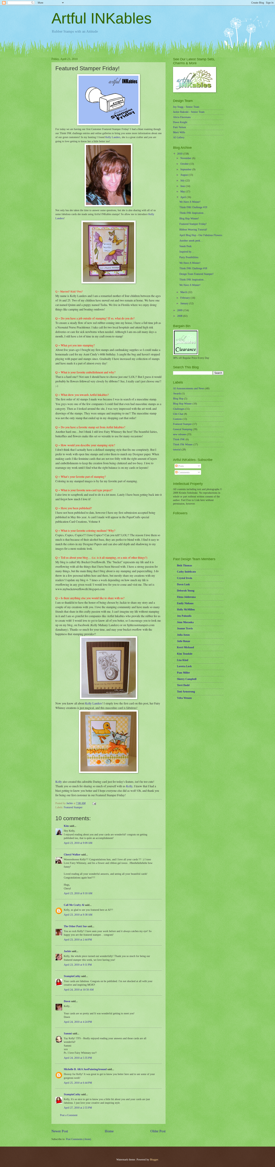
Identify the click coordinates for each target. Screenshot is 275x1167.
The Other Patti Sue (75, 926)
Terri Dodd (183, 685)
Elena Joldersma (186, 597)
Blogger (154, 1159)
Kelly (58, 781)
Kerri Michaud (185, 647)
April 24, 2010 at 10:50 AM (79, 989)
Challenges (178, 408)
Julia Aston (183, 634)
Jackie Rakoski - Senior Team (188, 112)
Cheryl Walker (72, 854)
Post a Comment (68, 1115)
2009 (180, 310)
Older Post (158, 1131)
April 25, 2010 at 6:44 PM (78, 1082)
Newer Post (59, 1131)
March (184, 292)
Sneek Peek (185, 246)
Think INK (179, 439)
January (184, 303)
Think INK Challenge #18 (193, 268)
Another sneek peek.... (191, 240)
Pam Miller (183, 672)
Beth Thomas (184, 565)
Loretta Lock (184, 666)
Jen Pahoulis (184, 616)
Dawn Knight (180, 122)
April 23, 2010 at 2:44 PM (78, 939)
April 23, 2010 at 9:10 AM (78, 893)
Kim (66, 826)
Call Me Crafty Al (74, 905)
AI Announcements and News (188, 388)
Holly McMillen (186, 609)
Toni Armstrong (186, 691)
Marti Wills (179, 132)
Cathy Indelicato (186, 571)
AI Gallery (178, 137)
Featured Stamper (73, 807)
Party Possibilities (188, 257)
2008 (180, 316)
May (183, 191)
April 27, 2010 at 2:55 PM (78, 1107)
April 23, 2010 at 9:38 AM (78, 914)
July (182, 180)
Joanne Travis (185, 628)
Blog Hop (178, 398)
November (186, 158)
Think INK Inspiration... (192, 213)
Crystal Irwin (184, 578)
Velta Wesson (184, 698)
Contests (177, 419)
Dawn (67, 1001)
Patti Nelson (179, 127)
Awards (177, 393)
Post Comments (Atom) (78, 1139)
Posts (181, 466)
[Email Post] (94, 803)
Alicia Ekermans (182, 117)
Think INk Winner (183, 444)
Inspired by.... (186, 251)
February (185, 297)
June (183, 186)
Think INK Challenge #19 (193, 207)
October (185, 163)
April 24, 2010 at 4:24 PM (78, 1021)
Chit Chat (178, 414)
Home (109, 1131)
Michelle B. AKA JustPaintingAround (85, 1069)
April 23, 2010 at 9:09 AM (78, 843)
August (184, 174)
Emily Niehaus (185, 603)
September (186, 169)
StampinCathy (72, 976)
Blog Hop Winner (182, 403)
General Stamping (182, 429)
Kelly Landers (112, 137)
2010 (180, 153)
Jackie (67, 951)
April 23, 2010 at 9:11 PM (78, 964)
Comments (184, 472)
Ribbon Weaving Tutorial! (193, 229)
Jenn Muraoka (185, 622)
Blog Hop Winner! (189, 218)
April (183, 197)
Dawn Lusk (183, 584)
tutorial (177, 449)
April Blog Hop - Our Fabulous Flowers (200, 235)
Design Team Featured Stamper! (196, 274)
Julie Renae (183, 641)
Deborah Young (185, 590)
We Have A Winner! (190, 201)
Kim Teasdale (184, 653)
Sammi (68, 1033)
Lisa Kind (182, 660)
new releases (179, 434)
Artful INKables (101, 18)
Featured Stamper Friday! (193, 224)
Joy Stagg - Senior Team (186, 106)
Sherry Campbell (186, 679)
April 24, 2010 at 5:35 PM (78, 1057)
